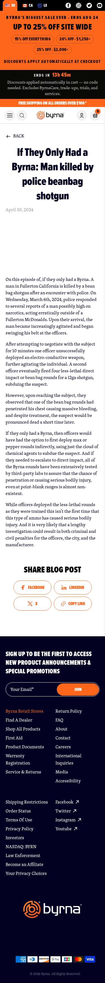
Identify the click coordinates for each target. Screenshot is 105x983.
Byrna (45, 973)
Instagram (65, 820)
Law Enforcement (23, 855)
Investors (15, 837)
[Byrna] (52, 912)
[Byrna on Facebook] (68, 5)
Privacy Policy (20, 829)
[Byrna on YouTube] (99, 5)
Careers (63, 747)
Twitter (63, 811)
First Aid (14, 738)
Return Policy (68, 711)
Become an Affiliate (24, 864)
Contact (63, 738)
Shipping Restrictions (27, 802)
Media (61, 772)
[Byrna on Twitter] (89, 5)
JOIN (78, 689)
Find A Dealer (19, 720)
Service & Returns (23, 772)
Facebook (64, 802)
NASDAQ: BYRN (21, 846)
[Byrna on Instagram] (78, 5)
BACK (18, 136)
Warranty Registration (18, 759)
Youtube (64, 829)
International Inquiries (68, 759)
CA (31, 5)
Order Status (18, 811)
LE (45, 5)
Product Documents (25, 747)
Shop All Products (23, 729)
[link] (22, 115)
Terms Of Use (19, 820)
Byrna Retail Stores (24, 711)
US (13, 5)
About (61, 729)
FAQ (59, 720)
